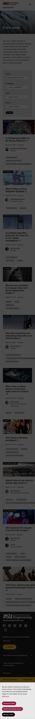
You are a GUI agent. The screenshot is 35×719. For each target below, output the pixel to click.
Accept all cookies (9, 703)
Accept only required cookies (12, 709)
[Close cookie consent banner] (31, 687)
